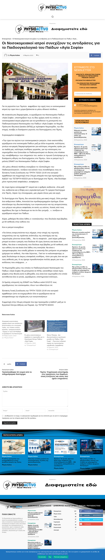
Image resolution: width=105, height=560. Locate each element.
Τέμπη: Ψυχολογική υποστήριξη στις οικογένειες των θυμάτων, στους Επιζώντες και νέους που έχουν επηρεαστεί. (54, 375)
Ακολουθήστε (97, 515)
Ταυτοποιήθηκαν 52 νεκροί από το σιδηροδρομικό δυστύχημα (17, 373)
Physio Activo (15, 55)
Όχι (50, 557)
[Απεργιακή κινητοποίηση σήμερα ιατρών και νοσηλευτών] (13, 329)
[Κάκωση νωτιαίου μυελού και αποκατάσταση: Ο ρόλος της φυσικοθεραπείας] (96, 131)
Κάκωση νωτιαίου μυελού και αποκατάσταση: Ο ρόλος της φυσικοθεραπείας (80, 134)
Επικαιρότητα (6, 39)
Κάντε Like (98, 511)
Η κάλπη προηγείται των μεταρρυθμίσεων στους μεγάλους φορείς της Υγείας (11, 460)
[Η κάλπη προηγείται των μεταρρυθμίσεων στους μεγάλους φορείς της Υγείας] (13, 446)
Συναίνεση (42, 557)
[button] (52, 16)
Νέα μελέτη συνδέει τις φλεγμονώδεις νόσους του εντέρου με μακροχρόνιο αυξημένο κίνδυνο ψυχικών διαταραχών (82, 171)
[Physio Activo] (6, 55)
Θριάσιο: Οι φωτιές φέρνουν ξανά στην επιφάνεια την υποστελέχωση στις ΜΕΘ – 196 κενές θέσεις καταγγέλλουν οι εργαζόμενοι (82, 152)
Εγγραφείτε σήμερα (87, 100)
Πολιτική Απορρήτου (90, 106)
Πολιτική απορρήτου (60, 557)
